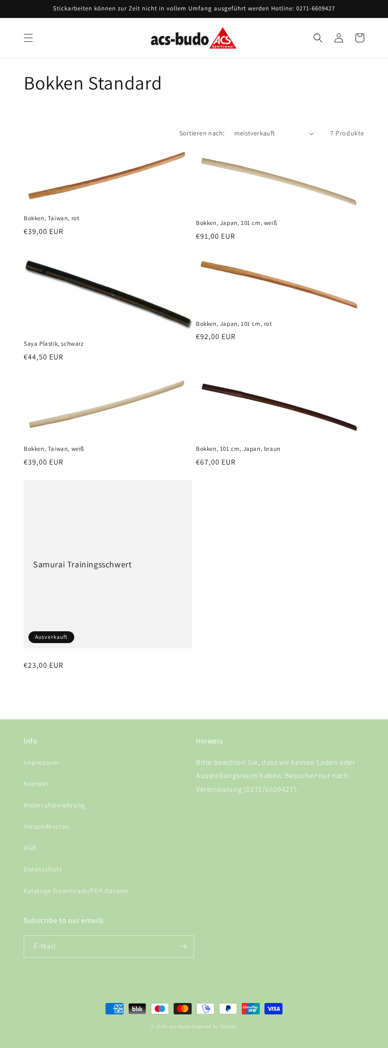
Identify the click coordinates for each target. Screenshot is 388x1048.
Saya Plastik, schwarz (54, 344)
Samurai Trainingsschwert (82, 564)
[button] (28, 37)
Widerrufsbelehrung (54, 805)
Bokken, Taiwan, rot (51, 218)
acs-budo (180, 1026)
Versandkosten (47, 826)
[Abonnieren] (183, 946)
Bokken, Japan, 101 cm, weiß (236, 223)
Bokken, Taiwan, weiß (54, 449)
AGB (30, 847)
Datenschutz (43, 869)
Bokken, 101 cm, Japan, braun (238, 449)
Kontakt (36, 783)
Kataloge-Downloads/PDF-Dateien (76, 891)
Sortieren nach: (202, 133)
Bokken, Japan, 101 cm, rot (234, 324)
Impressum (41, 762)
